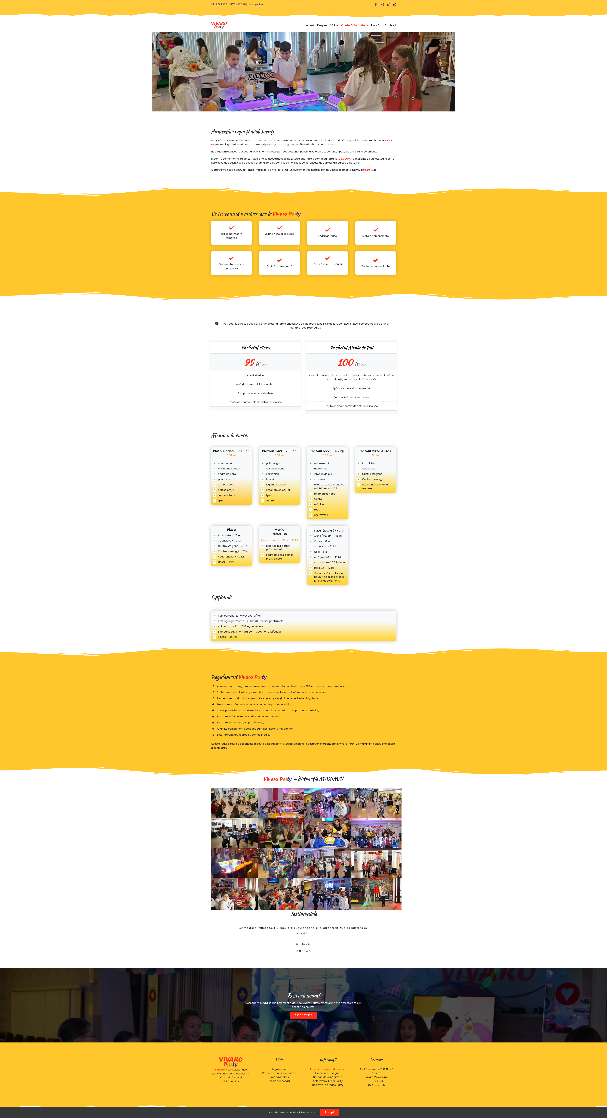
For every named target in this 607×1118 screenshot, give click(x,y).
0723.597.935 (219, 4)
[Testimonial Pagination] (297, 960)
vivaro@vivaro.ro (258, 4)
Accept (329, 1112)
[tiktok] (388, 4)
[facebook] (375, 4)
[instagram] (382, 4)
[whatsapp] (394, 4)
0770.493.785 (237, 4)
